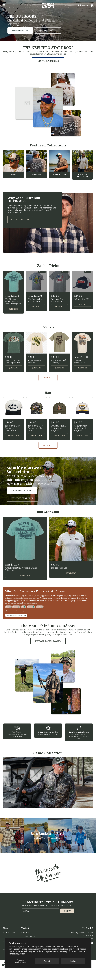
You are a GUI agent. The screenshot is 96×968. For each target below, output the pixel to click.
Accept (47, 961)
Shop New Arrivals (48, 30)
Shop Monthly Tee (22, 490)
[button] (4, 5)
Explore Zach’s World (48, 641)
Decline (73, 961)
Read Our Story (20, 219)
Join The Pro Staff (48, 60)
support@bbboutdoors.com (81, 933)
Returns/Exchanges (29, 937)
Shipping (25, 932)
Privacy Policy (18, 953)
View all (48, 377)
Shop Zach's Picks (20, 30)
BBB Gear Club (9, 932)
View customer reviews (16, 615)
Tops (5, 937)
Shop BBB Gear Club (22, 498)
